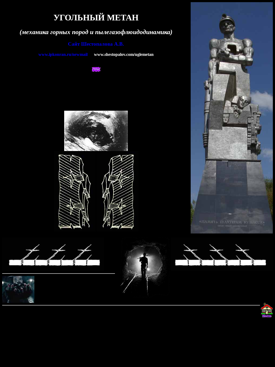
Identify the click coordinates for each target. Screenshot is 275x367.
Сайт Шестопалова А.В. (96, 44)
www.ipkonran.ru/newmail (63, 54)
